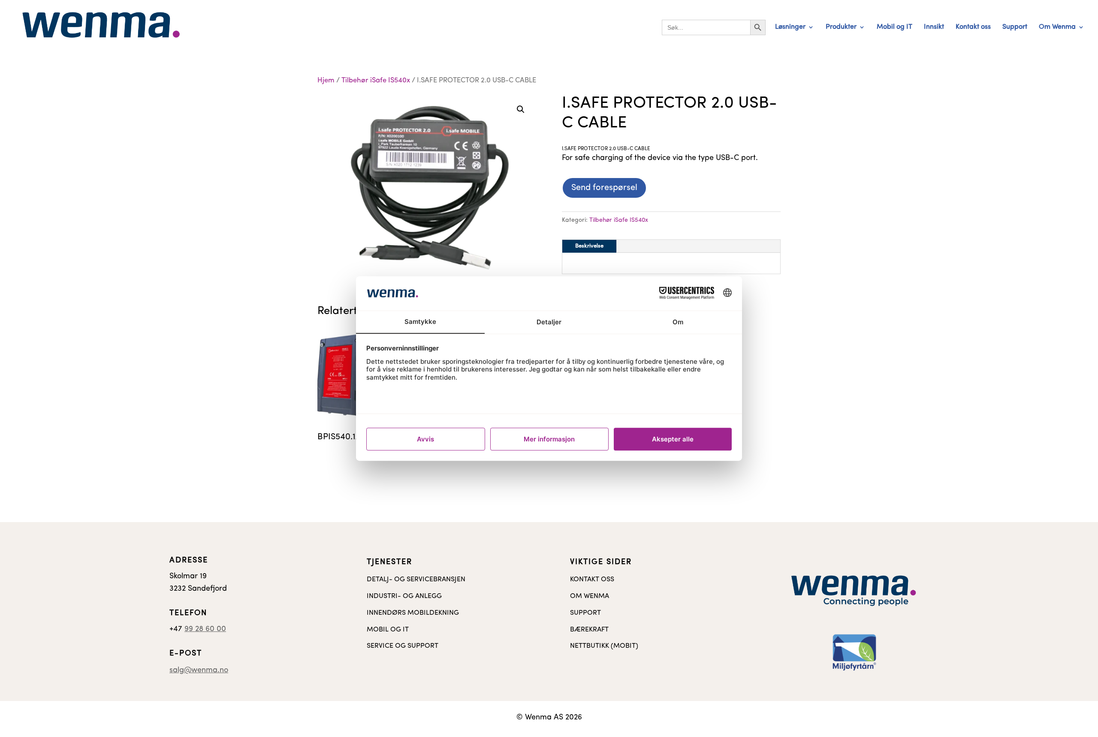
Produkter (841, 27)
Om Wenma (1057, 27)
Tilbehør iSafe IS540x (375, 80)
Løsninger (790, 27)
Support (1014, 27)
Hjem (326, 80)
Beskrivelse (589, 246)
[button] (520, 109)
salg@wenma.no (198, 670)
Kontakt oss (973, 27)
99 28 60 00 (205, 629)
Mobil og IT (894, 27)
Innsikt (934, 27)
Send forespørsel (604, 188)
